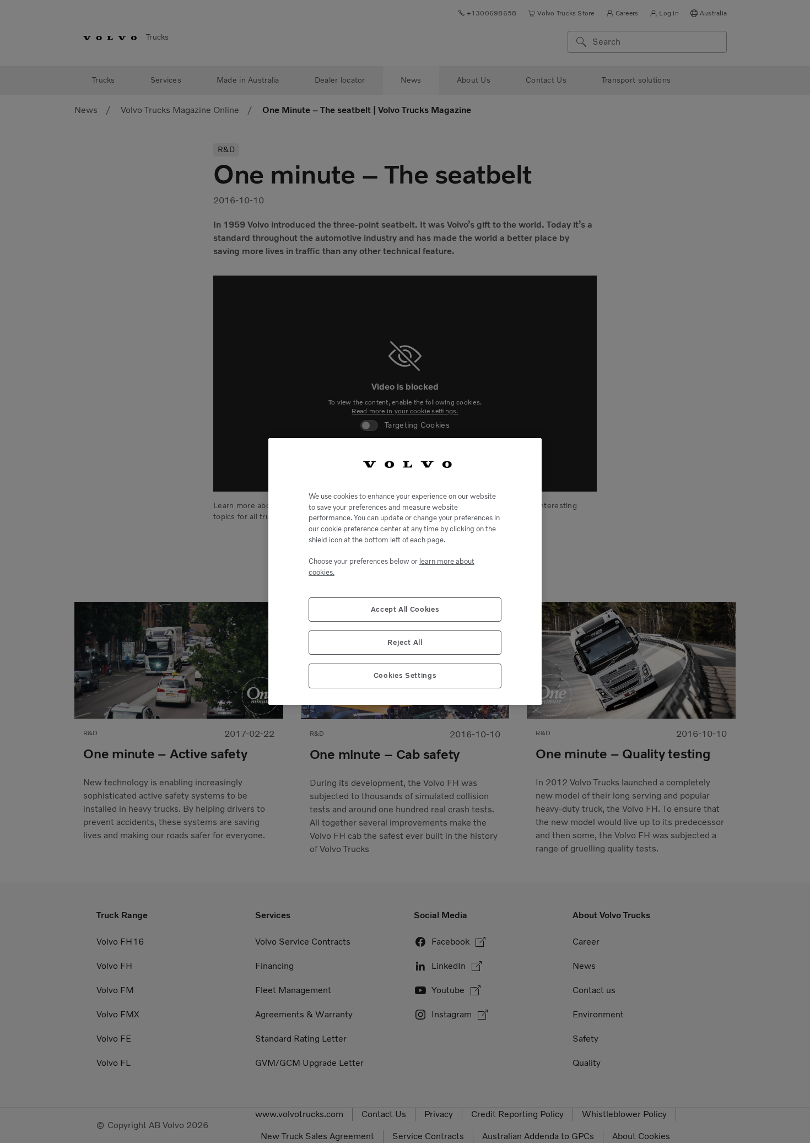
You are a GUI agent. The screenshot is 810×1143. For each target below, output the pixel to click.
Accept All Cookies (405, 609)
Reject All (405, 642)
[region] (405, 571)
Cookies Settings (405, 675)
